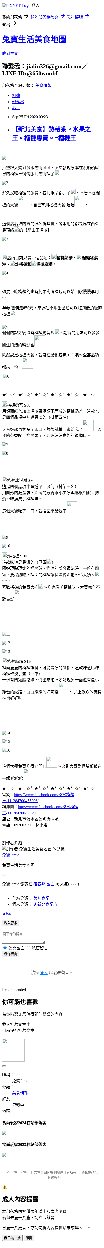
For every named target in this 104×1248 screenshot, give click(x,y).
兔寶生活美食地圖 (34, 39)
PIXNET (23, 1172)
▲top (6, 913)
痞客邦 (39, 884)
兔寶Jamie (10, 855)
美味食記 (41, 898)
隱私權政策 (89, 1172)
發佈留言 (10, 954)
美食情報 (43, 85)
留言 (50, 884)
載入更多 (10, 923)
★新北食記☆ (45, 904)
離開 (29, 1238)
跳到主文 (10, 53)
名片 (16, 108)
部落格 (18, 102)
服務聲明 (54, 1177)
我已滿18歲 (12, 1238)
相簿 (16, 95)
